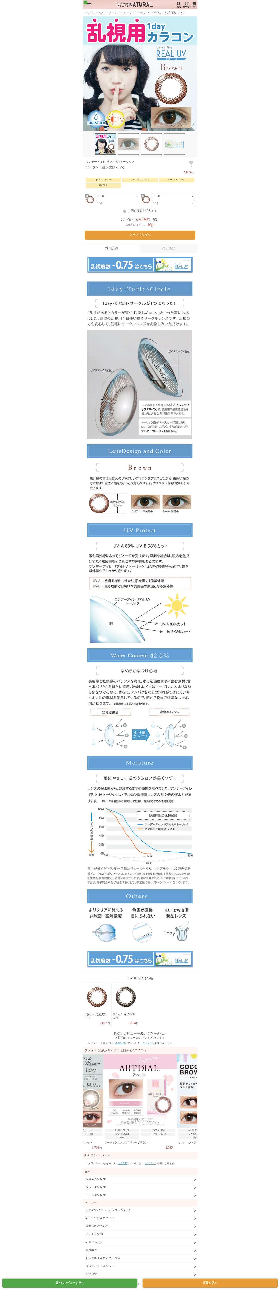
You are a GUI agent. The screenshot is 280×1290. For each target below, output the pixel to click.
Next (192, 1103)
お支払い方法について (100, 1218)
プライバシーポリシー (100, 1266)
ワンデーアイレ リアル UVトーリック (121, 12)
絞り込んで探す (96, 1179)
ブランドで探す (96, 1187)
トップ (88, 12)
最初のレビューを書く (70, 1282)
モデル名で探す (96, 1195)
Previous (87, 1103)
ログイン (147, 1043)
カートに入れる (140, 234)
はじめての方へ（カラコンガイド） (109, 1210)
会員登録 (120, 1043)
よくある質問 (94, 1234)
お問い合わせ (94, 1242)
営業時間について (97, 1226)
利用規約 (91, 1274)
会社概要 (91, 1250)
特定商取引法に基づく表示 (103, 1258)
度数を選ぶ (210, 1282)
